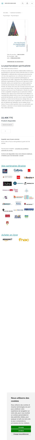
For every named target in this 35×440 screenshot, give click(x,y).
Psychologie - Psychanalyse (11, 15)
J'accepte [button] (21, 427)
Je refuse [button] (21, 430)
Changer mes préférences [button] (21, 434)
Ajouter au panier (7, 124)
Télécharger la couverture (15, 61)
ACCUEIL (5, 12)
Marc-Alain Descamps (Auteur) (9, 68)
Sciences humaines (15, 12)
